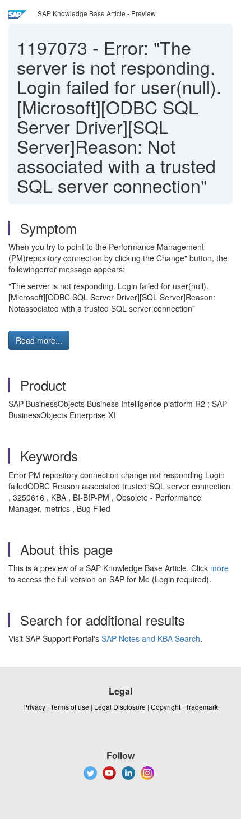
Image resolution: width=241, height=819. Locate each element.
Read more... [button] (39, 340)
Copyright (165, 706)
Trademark (202, 706)
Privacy (34, 706)
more (219, 567)
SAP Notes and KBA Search (150, 638)
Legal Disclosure (120, 706)
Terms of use (69, 706)
